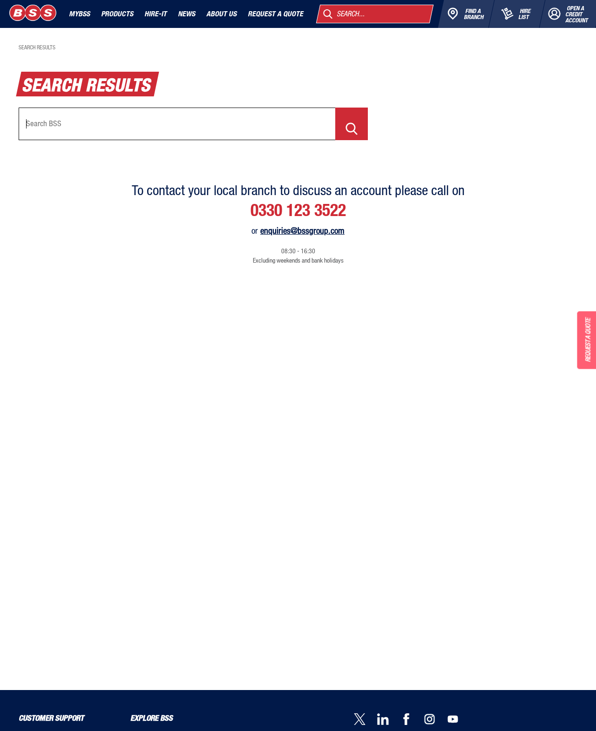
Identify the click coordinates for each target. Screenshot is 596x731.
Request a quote (275, 13)
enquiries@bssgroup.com (302, 230)
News (186, 13)
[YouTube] (458, 720)
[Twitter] (365, 720)
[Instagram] (435, 720)
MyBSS (79, 13)
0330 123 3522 (298, 209)
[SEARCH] (351, 124)
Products (117, 13)
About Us (221, 13)
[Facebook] (412, 720)
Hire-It (155, 13)
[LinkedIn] (388, 720)
